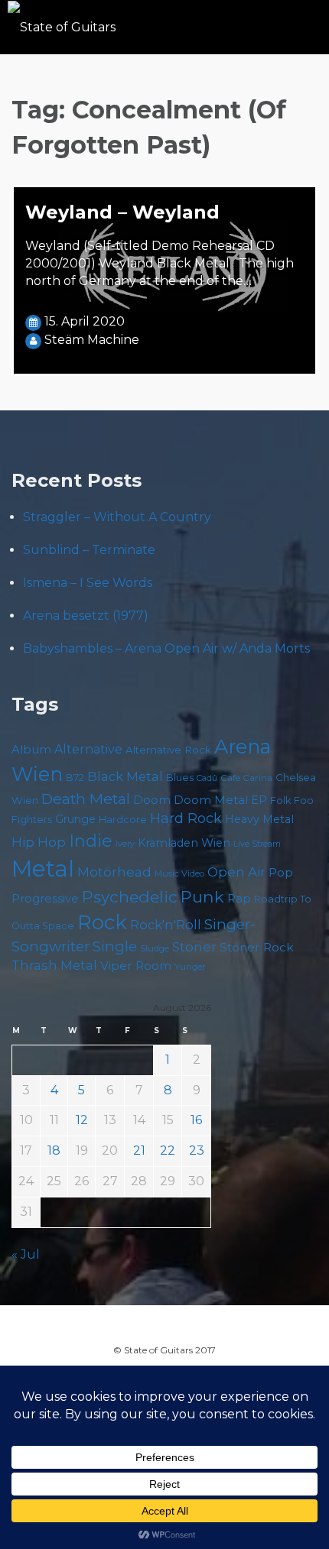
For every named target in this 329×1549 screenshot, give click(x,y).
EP (259, 800)
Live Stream (257, 844)
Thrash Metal (54, 965)
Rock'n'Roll (165, 924)
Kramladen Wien (184, 843)
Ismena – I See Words (87, 582)
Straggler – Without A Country (117, 517)
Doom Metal (211, 800)
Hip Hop (38, 842)
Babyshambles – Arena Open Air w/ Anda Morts (166, 648)
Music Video (179, 873)
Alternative (88, 749)
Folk (280, 800)
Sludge (154, 948)
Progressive (45, 899)
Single (115, 946)
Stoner (194, 946)
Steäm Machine (91, 339)
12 (82, 1120)
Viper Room (135, 965)
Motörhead (114, 872)
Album (31, 750)
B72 (75, 777)
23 (196, 1150)
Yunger (190, 966)
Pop (281, 872)
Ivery (125, 844)
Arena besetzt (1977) (85, 615)
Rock (102, 922)
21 (139, 1150)
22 (167, 1150)
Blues (180, 777)
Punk (202, 896)
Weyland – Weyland (122, 212)
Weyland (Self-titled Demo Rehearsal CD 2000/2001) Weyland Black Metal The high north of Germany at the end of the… (159, 263)
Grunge (75, 819)
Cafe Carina (246, 778)
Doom (152, 799)
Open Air (236, 872)
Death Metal (85, 798)
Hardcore (123, 819)
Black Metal (125, 776)
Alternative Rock (168, 750)
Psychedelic (130, 896)
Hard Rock (186, 818)
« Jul (25, 1254)
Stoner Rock (257, 947)
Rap (239, 898)
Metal (42, 868)
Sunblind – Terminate (89, 550)
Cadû (207, 778)
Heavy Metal (259, 819)
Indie (90, 841)
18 (53, 1150)
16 (196, 1120)
